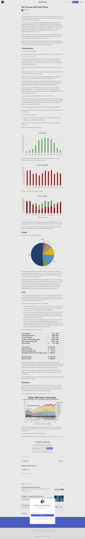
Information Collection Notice (42, 519)
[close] (54, 500)
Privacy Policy (51, 519)
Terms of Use (48, 517)
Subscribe (42, 515)
